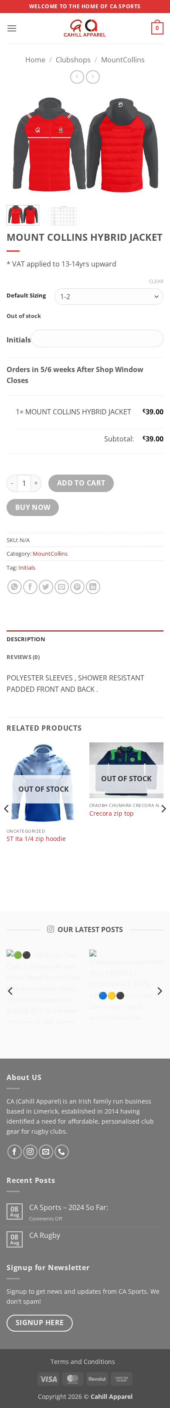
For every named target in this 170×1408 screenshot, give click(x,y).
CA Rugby (44, 1235)
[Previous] (20, 145)
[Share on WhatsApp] (14, 587)
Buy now (33, 507)
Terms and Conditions (83, 1361)
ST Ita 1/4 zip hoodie (36, 839)
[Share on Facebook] (30, 587)
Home (35, 60)
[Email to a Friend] (61, 587)
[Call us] (61, 1152)
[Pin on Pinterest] (77, 587)
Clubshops (73, 60)
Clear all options (42, 439)
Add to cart (81, 483)
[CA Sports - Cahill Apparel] (85, 28)
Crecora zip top (111, 813)
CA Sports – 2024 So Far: (68, 1207)
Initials (26, 567)
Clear (156, 281)
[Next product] (77, 77)
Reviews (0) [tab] (23, 657)
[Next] (149, 145)
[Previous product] (92, 77)
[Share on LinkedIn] (93, 587)
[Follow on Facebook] (14, 1152)
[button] (12, 28)
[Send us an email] (46, 1152)
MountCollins (123, 60)
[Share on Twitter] (46, 587)
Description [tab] (26, 639)
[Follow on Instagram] (30, 1152)
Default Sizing (26, 296)
